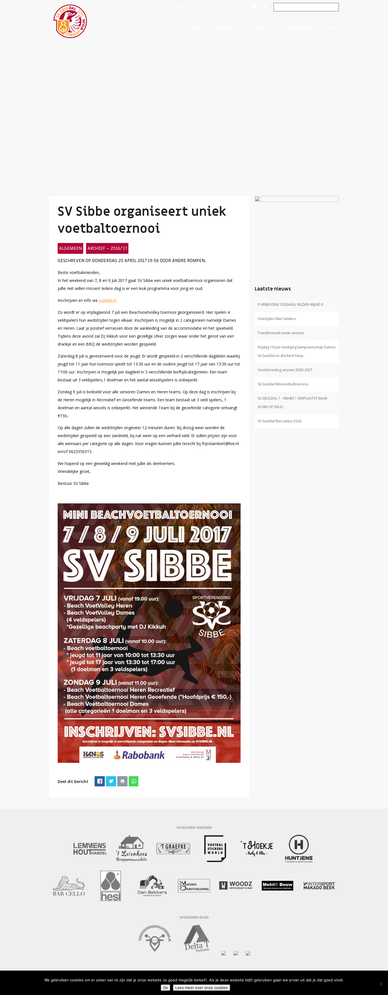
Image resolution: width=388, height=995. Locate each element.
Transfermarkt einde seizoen (281, 333)
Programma (301, 28)
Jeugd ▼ (264, 28)
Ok (165, 987)
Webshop (183, 7)
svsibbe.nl (107, 300)
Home (194, 28)
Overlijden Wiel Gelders (277, 318)
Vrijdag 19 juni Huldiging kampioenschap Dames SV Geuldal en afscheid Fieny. (296, 351)
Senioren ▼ (227, 28)
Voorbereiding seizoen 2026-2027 (285, 369)
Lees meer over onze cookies (201, 987)
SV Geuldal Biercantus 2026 (279, 421)
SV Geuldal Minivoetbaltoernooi (283, 384)
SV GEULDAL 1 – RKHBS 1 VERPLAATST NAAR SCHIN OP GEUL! (292, 402)
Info (334, 28)
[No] (381, 984)
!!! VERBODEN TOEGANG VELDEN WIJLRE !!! (291, 304)
